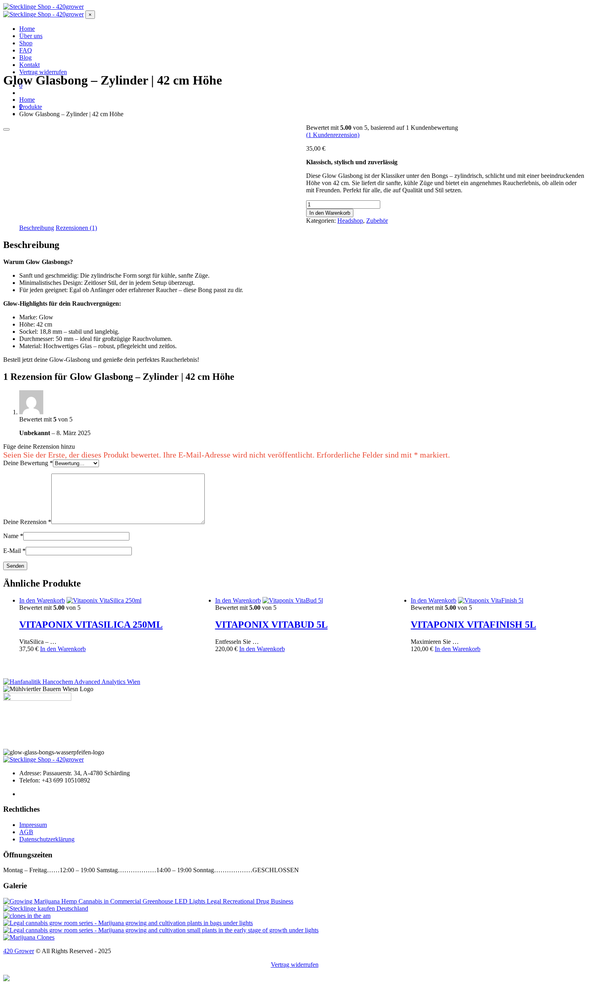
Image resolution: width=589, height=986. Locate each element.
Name (13, 535)
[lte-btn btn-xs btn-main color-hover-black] (42, 600)
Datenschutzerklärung (47, 839)
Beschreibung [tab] (36, 227)
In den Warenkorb (329, 213)
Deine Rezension (27, 521)
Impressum (33, 824)
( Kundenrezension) (332, 134)
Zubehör (377, 220)
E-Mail (14, 550)
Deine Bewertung (28, 463)
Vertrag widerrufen (295, 964)
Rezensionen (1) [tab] (76, 227)
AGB (26, 832)
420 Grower (18, 951)
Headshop (350, 220)
